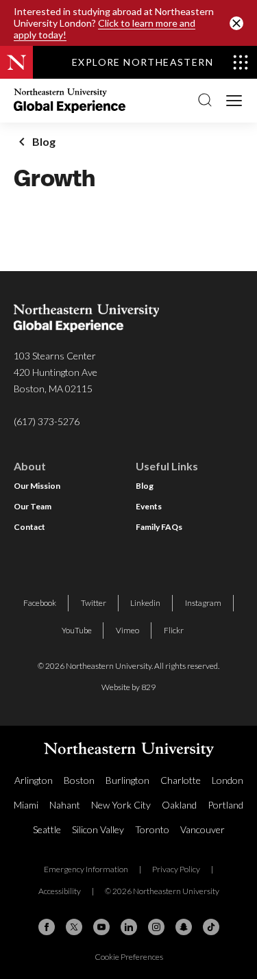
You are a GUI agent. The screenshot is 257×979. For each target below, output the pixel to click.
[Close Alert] (236, 23)
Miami (26, 805)
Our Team (32, 506)
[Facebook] (46, 927)
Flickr (174, 630)
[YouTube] (101, 927)
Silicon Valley (98, 829)
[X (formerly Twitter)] (74, 927)
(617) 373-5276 (46, 421)
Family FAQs (159, 527)
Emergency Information (86, 869)
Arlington (33, 780)
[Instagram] (156, 927)
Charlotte (180, 780)
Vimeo (127, 630)
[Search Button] (205, 101)
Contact (29, 527)
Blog (145, 486)
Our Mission (37, 486)
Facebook (39, 603)
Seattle (47, 829)
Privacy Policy (176, 869)
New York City (121, 805)
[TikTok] (211, 927)
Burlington (127, 780)
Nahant (64, 805)
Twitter (93, 603)
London (227, 780)
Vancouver (202, 829)
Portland (225, 805)
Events (149, 506)
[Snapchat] (183, 927)
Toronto (152, 829)
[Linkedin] (129, 927)
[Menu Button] (235, 99)
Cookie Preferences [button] (129, 957)
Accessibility (59, 891)
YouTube (77, 630)
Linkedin (145, 603)
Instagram (203, 603)
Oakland (179, 805)
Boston (79, 780)
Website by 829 (128, 687)
